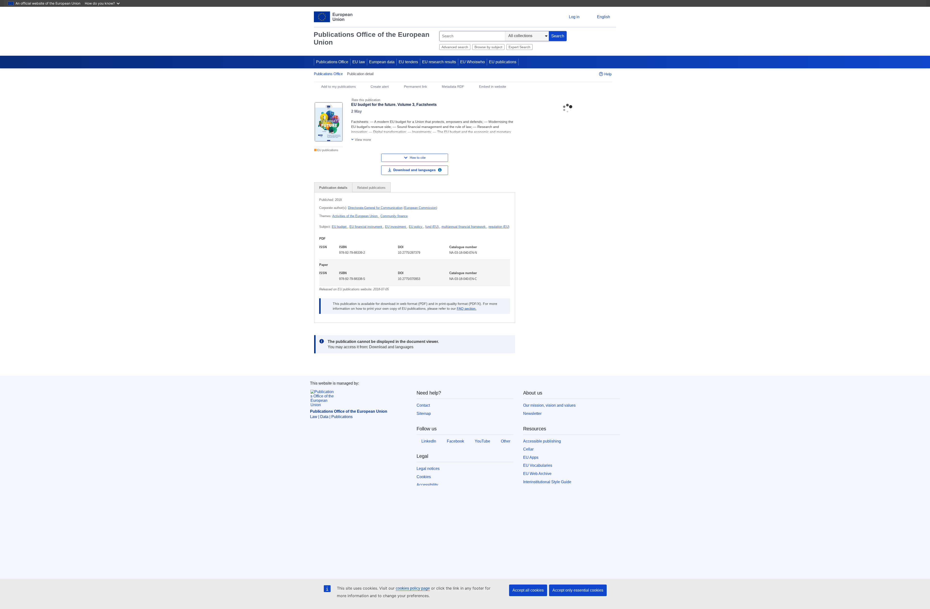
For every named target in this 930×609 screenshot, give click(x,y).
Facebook (455, 441)
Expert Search (519, 47)
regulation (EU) (498, 227)
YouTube (482, 441)
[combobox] (472, 36)
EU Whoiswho (472, 62)
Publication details (333, 188)
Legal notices (428, 469)
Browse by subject (488, 47)
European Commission (420, 208)
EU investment (396, 227)
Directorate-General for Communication (375, 208)
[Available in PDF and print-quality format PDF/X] (440, 171)
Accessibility (427, 485)
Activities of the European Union (355, 216)
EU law (358, 62)
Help (608, 74)
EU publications (502, 62)
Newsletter (532, 413)
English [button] (603, 17)
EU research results (439, 62)
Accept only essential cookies (577, 590)
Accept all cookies (528, 590)
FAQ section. (466, 308)
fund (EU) (432, 227)
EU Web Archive (537, 474)
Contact (423, 405)
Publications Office (332, 62)
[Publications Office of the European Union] (333, 16)
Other (505, 441)
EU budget (340, 227)
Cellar (528, 449)
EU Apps (530, 457)
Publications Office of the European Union (371, 38)
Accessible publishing (542, 441)
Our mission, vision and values (549, 405)
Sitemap (424, 413)
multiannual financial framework (464, 227)
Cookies (424, 477)
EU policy (416, 227)
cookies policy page (413, 588)
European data (382, 62)
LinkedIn (428, 441)
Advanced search (455, 47)
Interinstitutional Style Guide (547, 482)
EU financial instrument (366, 227)
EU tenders (408, 62)
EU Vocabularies (537, 465)
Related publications (371, 188)
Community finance (394, 216)
